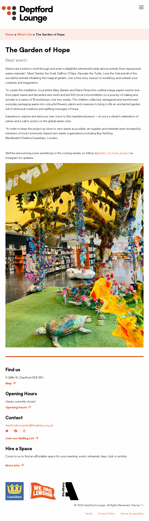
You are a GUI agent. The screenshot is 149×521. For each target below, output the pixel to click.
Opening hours (16, 407)
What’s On (24, 34)
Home (9, 34)
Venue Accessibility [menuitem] (132, 513)
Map (8, 383)
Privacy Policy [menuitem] (106, 513)
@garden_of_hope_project (111, 153)
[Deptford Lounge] (27, 14)
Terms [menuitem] (88, 513)
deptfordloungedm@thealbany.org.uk (29, 425)
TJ (142, 505)
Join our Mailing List (20, 438)
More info (12, 465)
